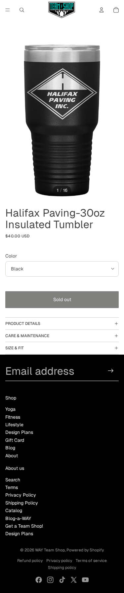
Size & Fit (14, 348)
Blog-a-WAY (18, 518)
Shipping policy (62, 567)
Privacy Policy (20, 495)
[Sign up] (111, 371)
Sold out (62, 299)
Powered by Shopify (85, 550)
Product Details (22, 323)
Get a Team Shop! (24, 526)
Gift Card (14, 440)
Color (11, 256)
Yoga (10, 409)
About (11, 456)
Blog (10, 448)
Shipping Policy (21, 503)
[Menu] (7, 9)
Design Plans (19, 432)
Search (12, 480)
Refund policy (30, 560)
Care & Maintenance (27, 335)
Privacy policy (59, 560)
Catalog (13, 510)
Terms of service (91, 560)
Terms (11, 487)
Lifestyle (14, 425)
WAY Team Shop (50, 550)
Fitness (12, 417)
